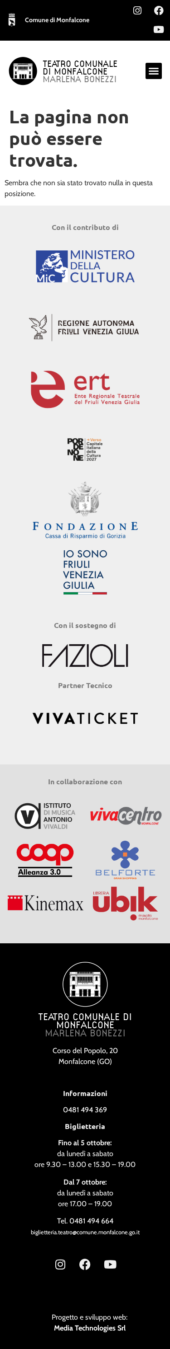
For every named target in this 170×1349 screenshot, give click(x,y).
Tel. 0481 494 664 (85, 1221)
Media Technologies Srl (90, 1328)
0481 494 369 (85, 1109)
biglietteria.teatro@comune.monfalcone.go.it (85, 1232)
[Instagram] (137, 10)
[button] (154, 71)
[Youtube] (158, 29)
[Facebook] (158, 10)
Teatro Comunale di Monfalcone (80, 68)
